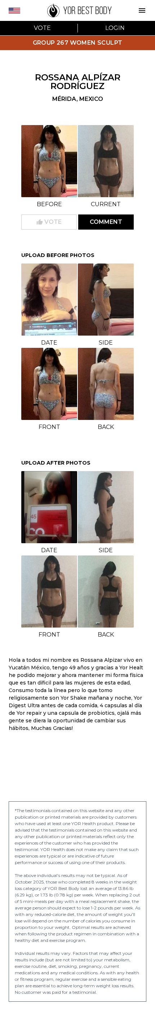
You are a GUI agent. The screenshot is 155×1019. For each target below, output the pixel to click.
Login (115, 28)
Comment (106, 221)
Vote (42, 28)
